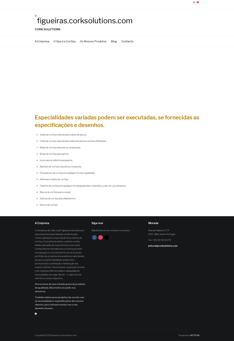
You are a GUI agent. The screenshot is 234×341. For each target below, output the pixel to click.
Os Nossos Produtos (93, 41)
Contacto (127, 41)
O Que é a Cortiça (65, 41)
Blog (114, 41)
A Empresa (42, 41)
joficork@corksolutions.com (163, 246)
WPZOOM (194, 335)
